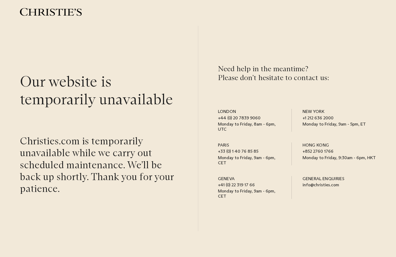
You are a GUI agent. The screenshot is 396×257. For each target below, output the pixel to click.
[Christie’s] (51, 12)
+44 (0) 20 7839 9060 (239, 117)
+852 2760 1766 (318, 151)
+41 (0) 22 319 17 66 (236, 184)
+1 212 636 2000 (318, 117)
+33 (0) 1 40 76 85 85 (238, 151)
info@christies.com (321, 184)
